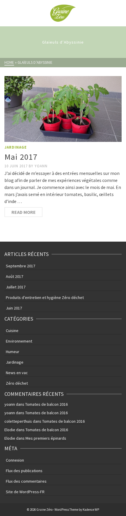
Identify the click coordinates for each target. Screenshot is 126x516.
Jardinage (15, 147)
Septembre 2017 (20, 266)
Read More (23, 212)
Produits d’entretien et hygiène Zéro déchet (45, 297)
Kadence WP (91, 510)
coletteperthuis (18, 421)
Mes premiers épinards (45, 438)
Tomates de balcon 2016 (46, 404)
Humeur (12, 351)
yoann (41, 166)
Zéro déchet (17, 383)
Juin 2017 (14, 308)
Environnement (19, 341)
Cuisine (12, 330)
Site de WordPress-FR (25, 491)
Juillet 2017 (15, 287)
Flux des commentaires (26, 481)
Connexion (15, 460)
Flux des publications (24, 470)
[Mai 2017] (63, 109)
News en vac (17, 372)
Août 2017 (14, 276)
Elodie (9, 429)
